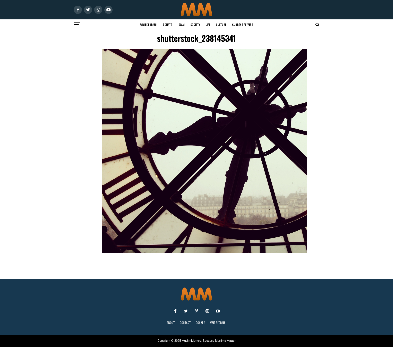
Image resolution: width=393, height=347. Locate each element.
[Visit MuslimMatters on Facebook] (175, 311)
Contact (185, 322)
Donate (167, 24)
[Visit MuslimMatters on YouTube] (218, 311)
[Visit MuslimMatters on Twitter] (186, 311)
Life (208, 24)
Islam (181, 24)
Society (195, 24)
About (171, 322)
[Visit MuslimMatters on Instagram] (207, 311)
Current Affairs (242, 24)
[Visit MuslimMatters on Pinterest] (196, 311)
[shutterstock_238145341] (204, 252)
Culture (221, 24)
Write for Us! (148, 24)
